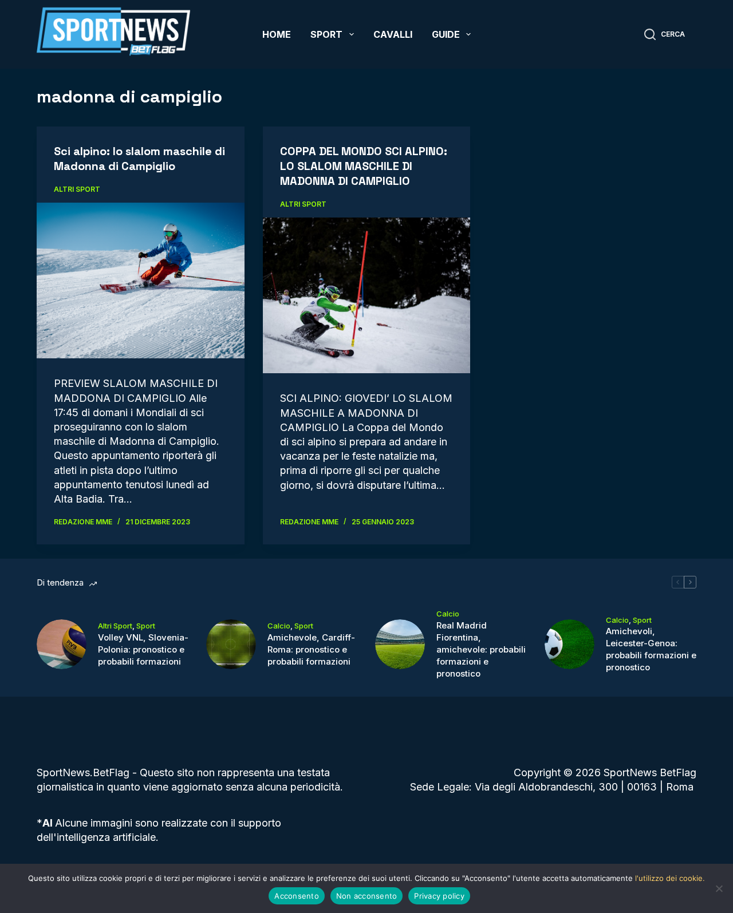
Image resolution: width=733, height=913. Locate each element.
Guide (446, 34)
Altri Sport (77, 189)
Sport (326, 34)
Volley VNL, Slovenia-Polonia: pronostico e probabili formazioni (143, 649)
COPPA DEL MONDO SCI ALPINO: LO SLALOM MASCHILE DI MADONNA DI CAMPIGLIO (363, 166)
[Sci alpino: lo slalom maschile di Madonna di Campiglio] (141, 280)
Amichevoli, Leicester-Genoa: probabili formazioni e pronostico (651, 649)
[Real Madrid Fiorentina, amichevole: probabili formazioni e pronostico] (400, 644)
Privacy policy (439, 895)
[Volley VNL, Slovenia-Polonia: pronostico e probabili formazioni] (61, 644)
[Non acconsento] (718, 888)
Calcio (278, 625)
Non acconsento (366, 895)
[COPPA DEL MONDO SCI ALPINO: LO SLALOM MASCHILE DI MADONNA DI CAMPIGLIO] (367, 295)
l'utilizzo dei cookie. (670, 878)
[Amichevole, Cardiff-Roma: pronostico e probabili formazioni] (231, 644)
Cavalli (392, 34)
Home (276, 34)
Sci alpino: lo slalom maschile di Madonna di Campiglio (139, 158)
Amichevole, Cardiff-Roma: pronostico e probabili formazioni (311, 649)
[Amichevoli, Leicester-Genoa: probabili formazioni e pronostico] (569, 644)
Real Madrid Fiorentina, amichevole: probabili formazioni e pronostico (481, 649)
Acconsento (296, 895)
